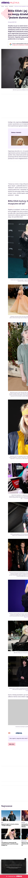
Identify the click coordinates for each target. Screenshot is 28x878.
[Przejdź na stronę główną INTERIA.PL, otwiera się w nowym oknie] (6, 3)
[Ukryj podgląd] (25, 859)
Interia (2, 6)
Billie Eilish (11, 744)
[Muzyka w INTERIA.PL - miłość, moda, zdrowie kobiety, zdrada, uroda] (14, 3)
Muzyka (6, 6)
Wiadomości (11, 6)
